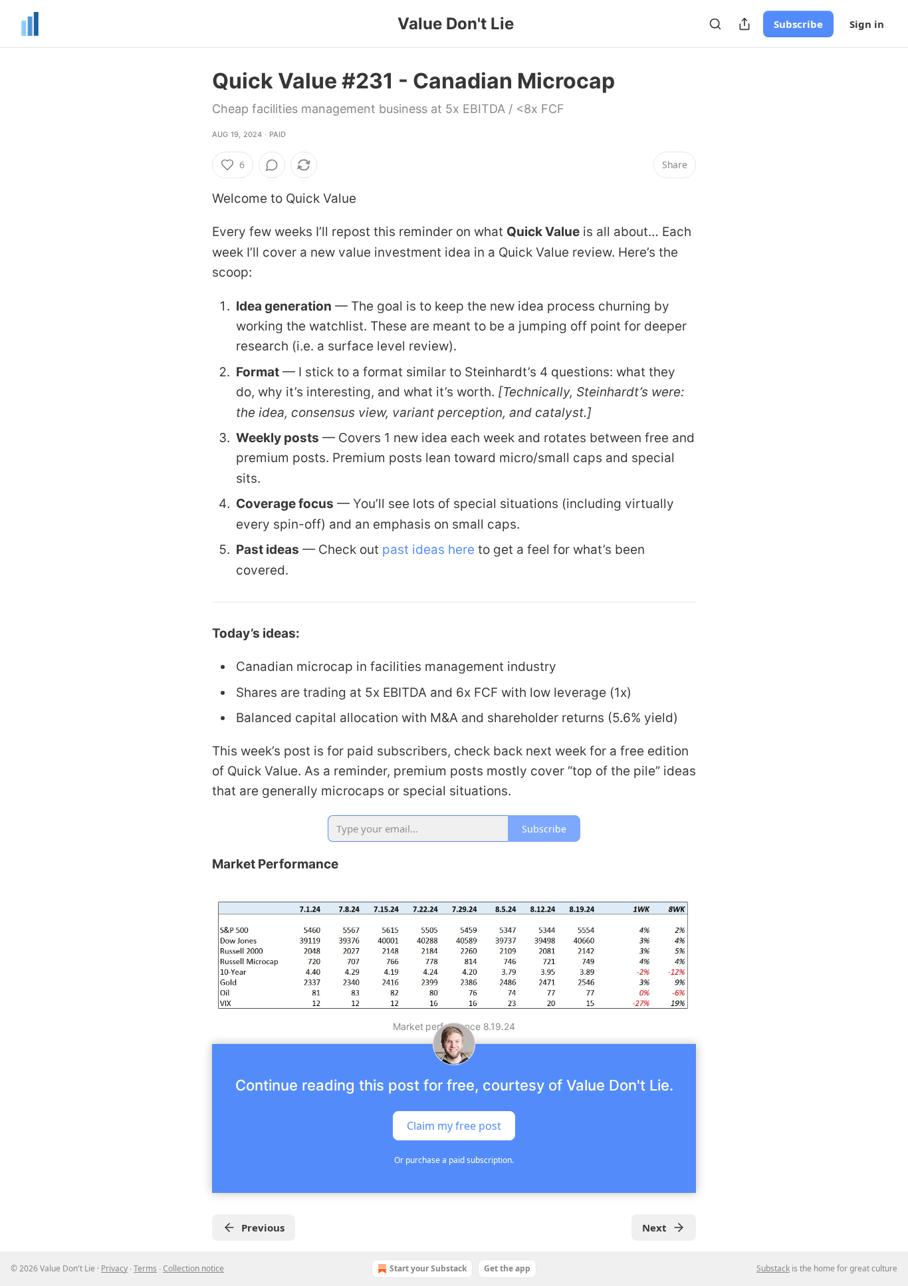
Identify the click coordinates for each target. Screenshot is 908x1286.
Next (654, 1227)
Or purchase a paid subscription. (454, 1160)
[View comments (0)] (272, 165)
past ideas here (428, 549)
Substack (773, 1268)
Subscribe (798, 24)
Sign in (867, 24)
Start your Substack (428, 1268)
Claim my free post (454, 1125)
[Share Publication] (744, 24)
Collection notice (193, 1268)
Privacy (114, 1268)
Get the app (507, 1268)
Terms (145, 1268)
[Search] (715, 24)
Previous (262, 1227)
